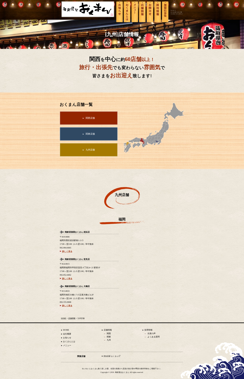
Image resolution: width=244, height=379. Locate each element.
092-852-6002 (65, 275)
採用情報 (148, 330)
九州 (109, 340)
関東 (109, 337)
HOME (63, 318)
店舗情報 (71, 318)
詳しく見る (67, 251)
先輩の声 (151, 333)
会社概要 (67, 334)
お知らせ (67, 338)
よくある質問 (153, 337)
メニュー (67, 345)
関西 (109, 333)
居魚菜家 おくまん (110, 356)
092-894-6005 (65, 248)
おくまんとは (69, 341)
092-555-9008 (65, 302)
